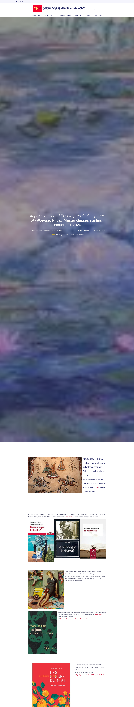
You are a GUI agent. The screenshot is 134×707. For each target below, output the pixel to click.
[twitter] (18, 1)
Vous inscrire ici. (99, 614)
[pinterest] (20, 1)
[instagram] (22, 1)
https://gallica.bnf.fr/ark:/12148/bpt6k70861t (89, 675)
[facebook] (16, 1)
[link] (55, 457)
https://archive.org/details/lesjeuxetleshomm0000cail (75, 619)
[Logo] (37, 8)
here (53, 235)
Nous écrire (69, 517)
